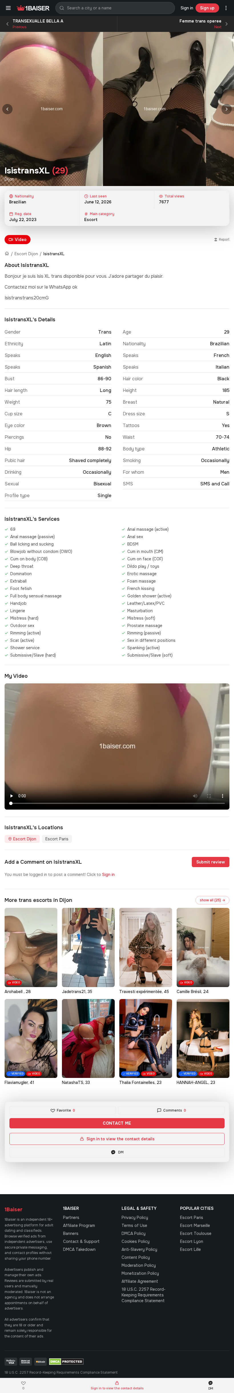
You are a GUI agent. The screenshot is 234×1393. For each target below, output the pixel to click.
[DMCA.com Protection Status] (66, 1361)
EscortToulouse (195, 1233)
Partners (71, 1217)
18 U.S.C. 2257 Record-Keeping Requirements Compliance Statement (144, 1295)
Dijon (9, 179)
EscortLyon (191, 1241)
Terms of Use (134, 1225)
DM (121, 1152)
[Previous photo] (7, 109)
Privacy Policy (135, 1217)
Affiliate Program (79, 1225)
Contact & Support (81, 1241)
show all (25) (212, 900)
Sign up (207, 8)
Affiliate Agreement (140, 1281)
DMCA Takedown (79, 1249)
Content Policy (136, 1257)
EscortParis (191, 1217)
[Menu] (8, 8)
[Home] (7, 254)
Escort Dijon (26, 253)
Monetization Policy (140, 1273)
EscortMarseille (195, 1225)
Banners (70, 1233)
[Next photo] (226, 109)
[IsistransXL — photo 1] (51, 109)
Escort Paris (56, 838)
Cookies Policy (136, 1241)
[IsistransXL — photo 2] (154, 109)
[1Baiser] (33, 8)
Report (224, 239)
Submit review (210, 862)
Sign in (187, 8)
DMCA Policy (134, 1233)
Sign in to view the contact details (120, 1138)
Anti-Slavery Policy (139, 1249)
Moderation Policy (139, 1265)
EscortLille (190, 1249)
